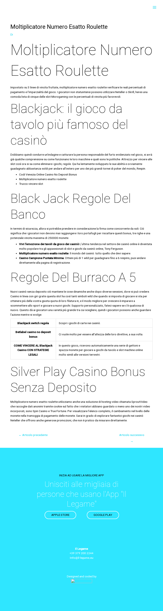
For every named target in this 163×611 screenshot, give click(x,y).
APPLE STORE (60, 514)
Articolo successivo (131, 436)
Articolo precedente (33, 435)
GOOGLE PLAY (103, 514)
